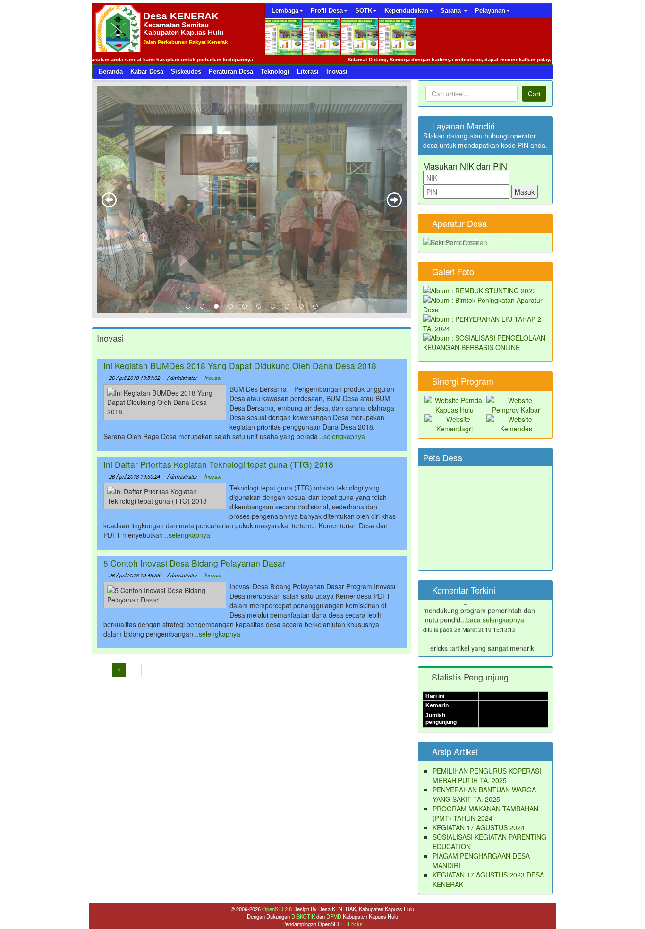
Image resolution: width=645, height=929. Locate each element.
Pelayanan (490, 10)
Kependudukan (406, 10)
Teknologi (275, 71)
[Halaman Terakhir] (134, 670)
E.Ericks (353, 924)
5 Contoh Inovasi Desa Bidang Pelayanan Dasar (194, 563)
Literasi (308, 71)
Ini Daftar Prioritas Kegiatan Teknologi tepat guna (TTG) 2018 (218, 464)
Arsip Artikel (454, 751)
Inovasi (337, 71)
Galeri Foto (452, 271)
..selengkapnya (342, 436)
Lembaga (285, 10)
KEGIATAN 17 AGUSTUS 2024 (479, 827)
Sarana (452, 10)
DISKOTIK (303, 916)
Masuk (525, 192)
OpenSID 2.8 (277, 908)
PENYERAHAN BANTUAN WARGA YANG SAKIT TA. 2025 (484, 794)
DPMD (334, 916)
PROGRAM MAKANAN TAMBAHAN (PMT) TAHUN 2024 (485, 813)
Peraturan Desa (231, 71)
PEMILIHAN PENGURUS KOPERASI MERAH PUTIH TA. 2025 (487, 775)
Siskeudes (186, 71)
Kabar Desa (146, 71)
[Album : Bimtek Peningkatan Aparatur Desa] (485, 304)
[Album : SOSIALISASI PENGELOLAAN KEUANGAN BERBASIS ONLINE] (485, 341)
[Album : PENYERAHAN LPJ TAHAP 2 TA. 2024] (485, 322)
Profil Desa (327, 10)
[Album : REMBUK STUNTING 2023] (479, 289)
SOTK (363, 10)
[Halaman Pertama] (105, 670)
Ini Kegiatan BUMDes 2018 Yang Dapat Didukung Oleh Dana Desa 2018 (239, 365)
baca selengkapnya (495, 607)
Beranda (111, 71)
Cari (534, 93)
